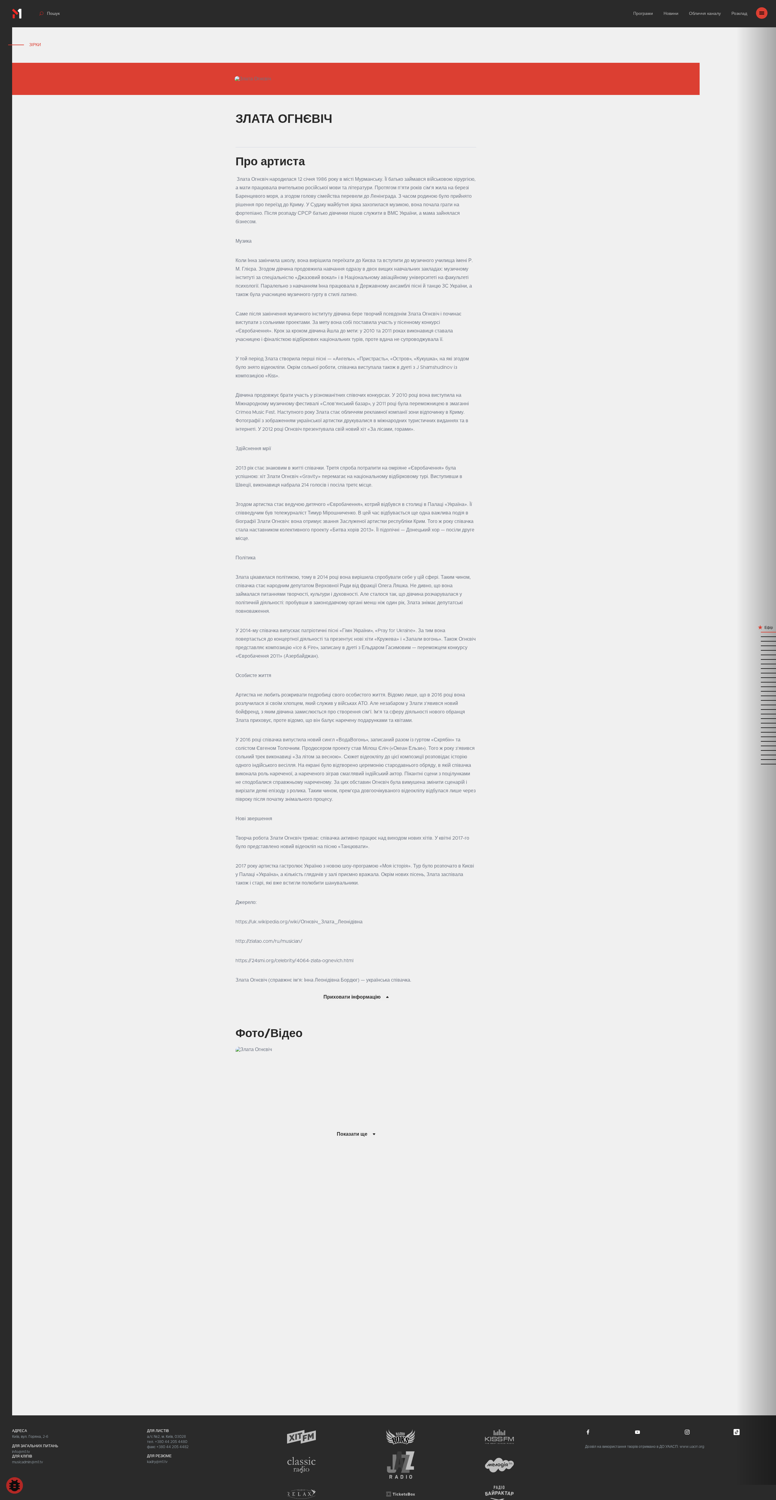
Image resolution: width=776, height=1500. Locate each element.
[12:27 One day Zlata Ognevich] (756, 631)
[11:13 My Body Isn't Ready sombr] (756, 704)
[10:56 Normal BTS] (756, 722)
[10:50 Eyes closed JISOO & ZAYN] (756, 732)
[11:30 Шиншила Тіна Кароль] (756, 681)
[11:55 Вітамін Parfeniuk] (756, 654)
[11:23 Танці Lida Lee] (756, 691)
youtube (637, 1432)
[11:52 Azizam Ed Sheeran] (756, 659)
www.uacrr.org (692, 1446)
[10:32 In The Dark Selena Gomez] (756, 750)
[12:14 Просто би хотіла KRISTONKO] (756, 641)
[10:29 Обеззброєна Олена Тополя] (756, 754)
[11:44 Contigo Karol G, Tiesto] (756, 668)
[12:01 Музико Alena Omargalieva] (756, 650)
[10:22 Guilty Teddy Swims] (756, 763)
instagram (687, 1432)
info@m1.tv (21, 1452)
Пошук (53, 14)
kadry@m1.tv (157, 1462)
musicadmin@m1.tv (27, 1462)
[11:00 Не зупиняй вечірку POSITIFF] (756, 718)
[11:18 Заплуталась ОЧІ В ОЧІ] (756, 700)
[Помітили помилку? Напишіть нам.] (14, 1485)
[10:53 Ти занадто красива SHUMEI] (756, 727)
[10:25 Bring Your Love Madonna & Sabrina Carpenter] (756, 759)
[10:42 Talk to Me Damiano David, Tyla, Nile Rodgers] (756, 741)
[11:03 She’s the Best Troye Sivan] (756, 713)
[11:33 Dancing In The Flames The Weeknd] (756, 677)
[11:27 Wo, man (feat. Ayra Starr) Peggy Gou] (756, 686)
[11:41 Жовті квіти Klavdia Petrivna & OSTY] (756, 672)
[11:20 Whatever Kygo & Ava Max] (756, 695)
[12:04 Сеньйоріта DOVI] (756, 645)
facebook (588, 1432)
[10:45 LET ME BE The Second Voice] (756, 736)
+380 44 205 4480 (171, 1442)
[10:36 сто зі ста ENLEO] (756, 745)
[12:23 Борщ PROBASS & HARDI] (756, 636)
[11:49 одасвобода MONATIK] (756, 663)
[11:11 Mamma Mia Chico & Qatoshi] (756, 709)
